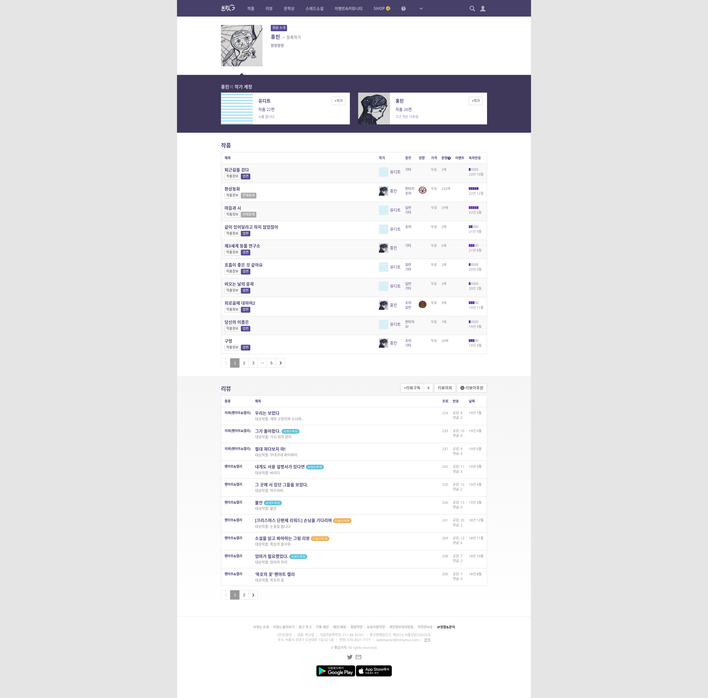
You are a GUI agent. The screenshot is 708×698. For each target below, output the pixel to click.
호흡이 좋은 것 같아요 (244, 265)
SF (407, 326)
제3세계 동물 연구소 (242, 246)
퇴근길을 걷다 (237, 169)
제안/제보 (339, 627)
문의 (427, 639)
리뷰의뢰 (445, 387)
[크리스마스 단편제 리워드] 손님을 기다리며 (302, 520)
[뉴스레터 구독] (358, 657)
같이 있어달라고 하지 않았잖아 (251, 227)
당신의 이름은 (237, 322)
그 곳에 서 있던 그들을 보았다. (281, 484)
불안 (267, 502)
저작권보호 (425, 627)
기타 (408, 169)
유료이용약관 (376, 627)
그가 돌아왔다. (276, 431)
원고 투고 (305, 627)
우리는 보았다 (267, 413)
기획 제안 (322, 627)
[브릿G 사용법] (403, 8)
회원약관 (356, 627)
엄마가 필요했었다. (280, 556)
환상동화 (232, 189)
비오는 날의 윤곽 (239, 284)
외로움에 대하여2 (240, 303)
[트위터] (350, 657)
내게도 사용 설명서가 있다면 (288, 466)
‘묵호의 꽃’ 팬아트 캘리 (275, 574)
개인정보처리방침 (401, 627)
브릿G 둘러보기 (284, 627)
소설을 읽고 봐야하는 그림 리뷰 (291, 538)
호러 (408, 193)
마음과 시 (233, 208)
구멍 (228, 341)
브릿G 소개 (261, 627)
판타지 (409, 188)
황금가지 (340, 647)
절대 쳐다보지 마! (270, 449)
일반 (408, 207)
